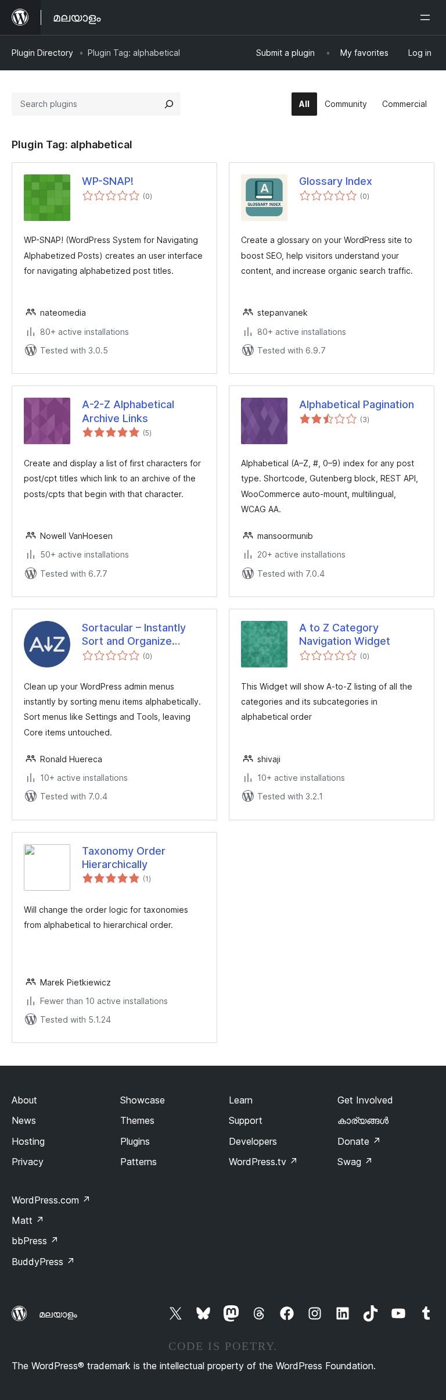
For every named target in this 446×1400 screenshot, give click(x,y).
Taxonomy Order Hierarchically (124, 857)
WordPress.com (51, 1200)
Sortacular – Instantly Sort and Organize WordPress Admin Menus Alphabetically (134, 635)
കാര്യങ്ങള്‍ (363, 1120)
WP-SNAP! (108, 181)
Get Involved (365, 1100)
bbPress (35, 1241)
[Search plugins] (169, 104)
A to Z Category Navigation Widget (344, 634)
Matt (28, 1220)
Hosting (28, 1141)
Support (245, 1120)
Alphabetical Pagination (356, 404)
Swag (355, 1161)
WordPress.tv (263, 1161)
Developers (253, 1141)
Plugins (135, 1141)
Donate (359, 1141)
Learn (241, 1100)
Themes (137, 1120)
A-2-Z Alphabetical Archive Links (128, 411)
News (24, 1120)
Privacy (28, 1161)
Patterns (138, 1161)
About (24, 1100)
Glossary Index (335, 181)
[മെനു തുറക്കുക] (427, 17)
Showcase (142, 1100)
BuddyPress (43, 1261)
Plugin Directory (42, 53)
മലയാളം (58, 1314)
